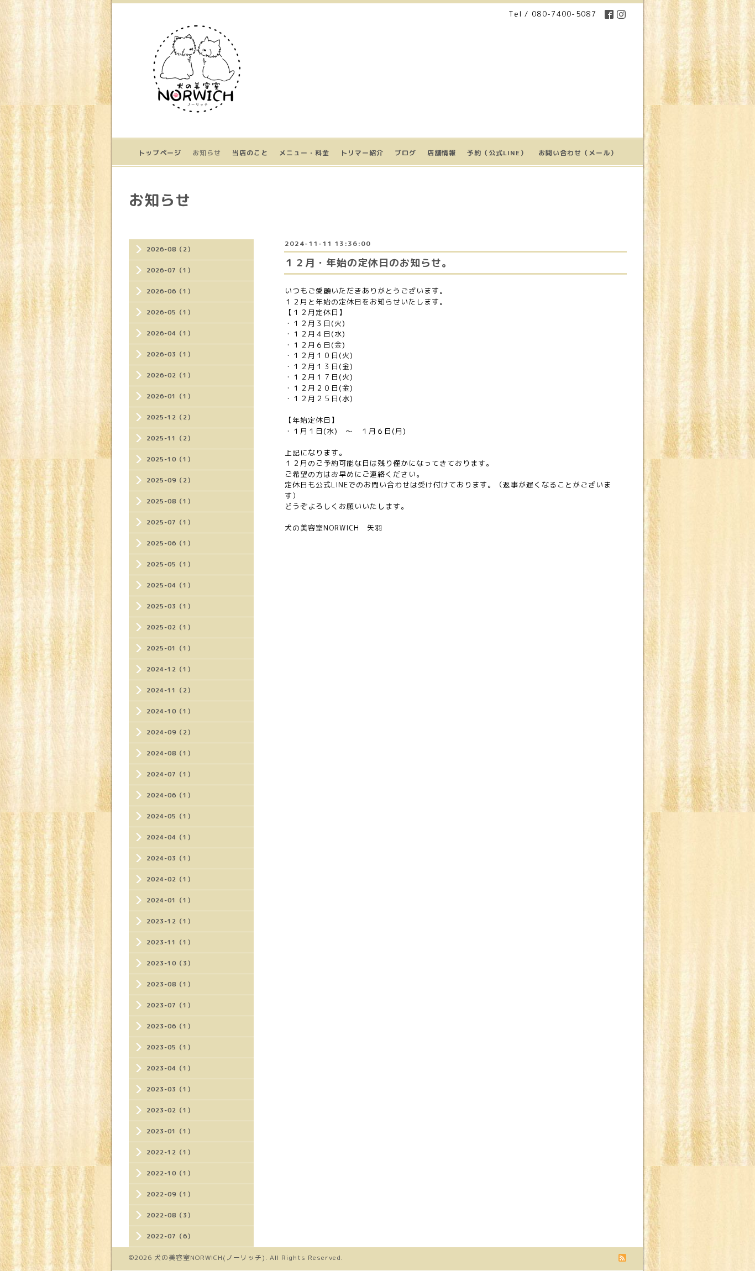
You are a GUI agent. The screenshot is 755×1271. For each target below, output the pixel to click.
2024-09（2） (170, 732)
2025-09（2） (170, 480)
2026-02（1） (170, 375)
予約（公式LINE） (497, 152)
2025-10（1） (170, 459)
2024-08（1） (170, 753)
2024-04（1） (170, 837)
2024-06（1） (170, 795)
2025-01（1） (170, 648)
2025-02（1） (170, 627)
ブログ (405, 152)
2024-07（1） (170, 774)
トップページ (159, 152)
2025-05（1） (170, 564)
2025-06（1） (170, 543)
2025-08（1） (170, 501)
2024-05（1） (170, 816)
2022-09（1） (170, 1194)
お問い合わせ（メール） (577, 152)
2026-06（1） (170, 291)
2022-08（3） (170, 1215)
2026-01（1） (170, 396)
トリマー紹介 (362, 152)
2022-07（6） (170, 1236)
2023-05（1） (170, 1047)
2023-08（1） (170, 984)
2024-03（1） (170, 858)
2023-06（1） (170, 1026)
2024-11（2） (170, 690)
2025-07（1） (170, 522)
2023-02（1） (170, 1110)
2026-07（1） (170, 270)
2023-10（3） (170, 963)
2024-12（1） (170, 669)
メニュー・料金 (304, 152)
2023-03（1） (170, 1089)
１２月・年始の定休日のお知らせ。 (368, 263)
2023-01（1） (170, 1131)
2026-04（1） (170, 333)
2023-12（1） (170, 921)
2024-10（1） (170, 711)
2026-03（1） (170, 354)
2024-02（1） (170, 879)
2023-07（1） (170, 1005)
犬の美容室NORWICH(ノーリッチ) (209, 1257)
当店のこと (250, 152)
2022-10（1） (170, 1173)
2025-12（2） (170, 417)
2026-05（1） (170, 312)
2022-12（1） (170, 1152)
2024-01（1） (170, 900)
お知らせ (206, 152)
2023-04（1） (170, 1068)
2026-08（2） (170, 249)
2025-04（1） (170, 585)
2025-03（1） (170, 606)
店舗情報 (441, 152)
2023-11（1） (170, 942)
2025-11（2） (170, 438)
